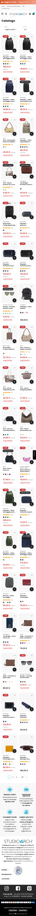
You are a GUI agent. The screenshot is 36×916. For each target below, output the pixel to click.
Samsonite (6, 222)
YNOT (4, 138)
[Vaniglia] (5, 353)
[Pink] (23, 354)
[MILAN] (5, 190)
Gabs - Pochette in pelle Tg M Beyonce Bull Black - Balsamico (9, 678)
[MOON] (21, 394)
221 (22, 777)
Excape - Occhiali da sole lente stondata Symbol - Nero (26, 678)
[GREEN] (5, 434)
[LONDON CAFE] (3, 395)
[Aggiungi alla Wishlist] (14, 37)
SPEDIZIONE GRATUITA (26, 795)
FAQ (23, 6)
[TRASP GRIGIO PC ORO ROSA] (3, 313)
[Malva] (21, 476)
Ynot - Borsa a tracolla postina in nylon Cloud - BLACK (9, 431)
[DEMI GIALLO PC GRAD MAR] (7, 313)
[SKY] (25, 354)
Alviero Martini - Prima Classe (25, 467)
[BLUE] (7, 434)
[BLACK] (3, 434)
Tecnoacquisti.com (21, 914)
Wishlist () (6, 8)
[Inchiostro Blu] (23, 643)
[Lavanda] (5, 602)
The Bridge (23, 181)
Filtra (34, 454)
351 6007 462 (9, 802)
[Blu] (5, 64)
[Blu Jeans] (23, 476)
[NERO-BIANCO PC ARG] (10, 313)
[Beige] (5, 147)
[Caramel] (3, 474)
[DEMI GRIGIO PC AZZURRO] (5, 313)
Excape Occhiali (8, 305)
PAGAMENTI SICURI (10, 817)
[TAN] (23, 434)
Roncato (5, 594)
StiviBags (23, 305)
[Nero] (3, 64)
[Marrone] (21, 189)
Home (3, 6)
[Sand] (3, 147)
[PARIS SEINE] (3, 190)
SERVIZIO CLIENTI (10, 795)
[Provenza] (7, 682)
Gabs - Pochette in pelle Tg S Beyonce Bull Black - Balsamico (26, 638)
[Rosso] (27, 147)
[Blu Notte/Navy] (10, 602)
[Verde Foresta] (7, 602)
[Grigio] (25, 682)
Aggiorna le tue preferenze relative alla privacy (18, 907)
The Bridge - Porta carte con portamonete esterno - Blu (9, 638)
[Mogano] (7, 271)
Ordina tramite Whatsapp (13, 6)
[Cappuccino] (27, 643)
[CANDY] (7, 474)
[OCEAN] (10, 474)
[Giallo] (10, 64)
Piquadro (6, 55)
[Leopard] (3, 353)
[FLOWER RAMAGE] (7, 353)
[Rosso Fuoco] (25, 643)
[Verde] (7, 64)
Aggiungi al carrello (14, 51)
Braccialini (6, 346)
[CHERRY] (27, 312)
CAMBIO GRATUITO (26, 817)
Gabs (21, 634)
